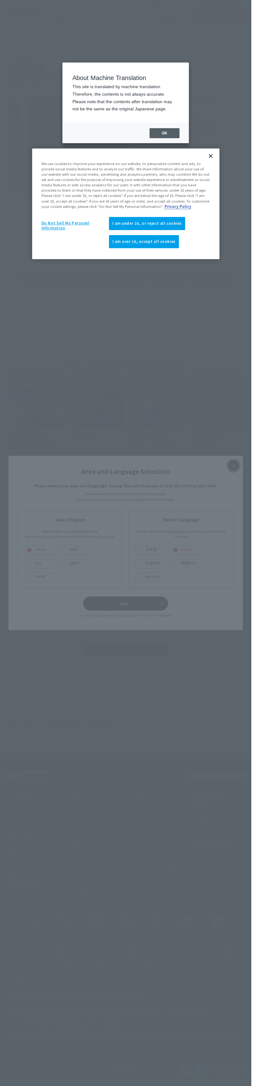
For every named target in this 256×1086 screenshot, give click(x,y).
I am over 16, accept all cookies (143, 241)
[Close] (211, 156)
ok (164, 133)
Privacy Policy (178, 206)
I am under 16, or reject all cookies (147, 223)
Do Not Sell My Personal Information (66, 225)
